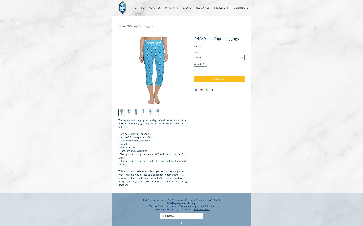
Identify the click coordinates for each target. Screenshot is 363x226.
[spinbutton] (200, 69)
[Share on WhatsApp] (207, 90)
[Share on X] (212, 90)
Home (121, 26)
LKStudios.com (202, 209)
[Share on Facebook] (196, 90)
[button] (140, 8)
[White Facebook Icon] (181, 223)
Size (197, 52)
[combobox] (219, 57)
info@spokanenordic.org (181, 203)
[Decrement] (196, 69)
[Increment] (205, 69)
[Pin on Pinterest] (201, 90)
